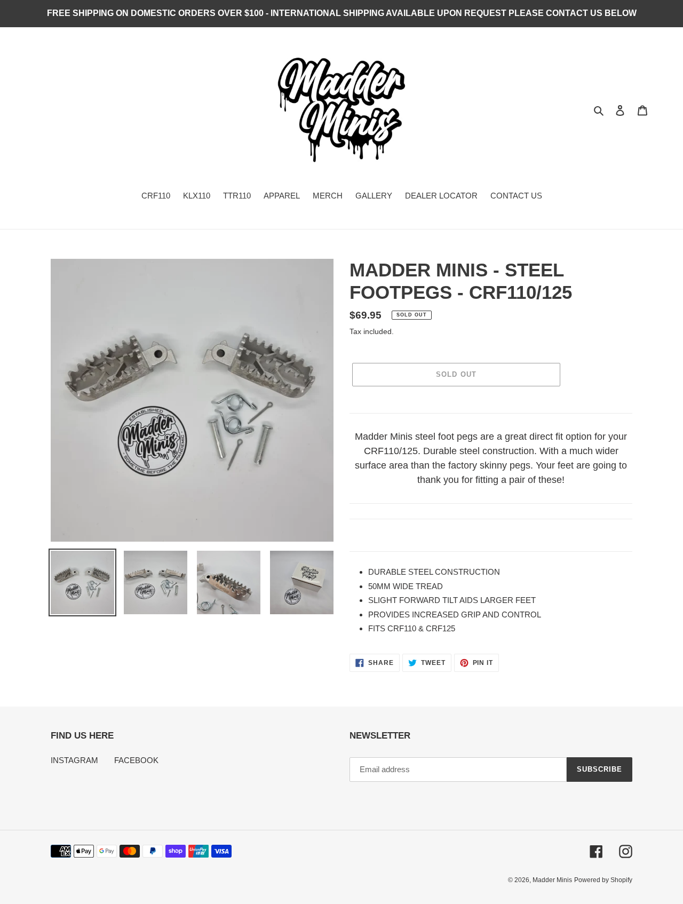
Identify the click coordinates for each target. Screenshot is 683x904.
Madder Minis (552, 880)
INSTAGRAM (74, 760)
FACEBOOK (136, 760)
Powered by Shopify (603, 880)
